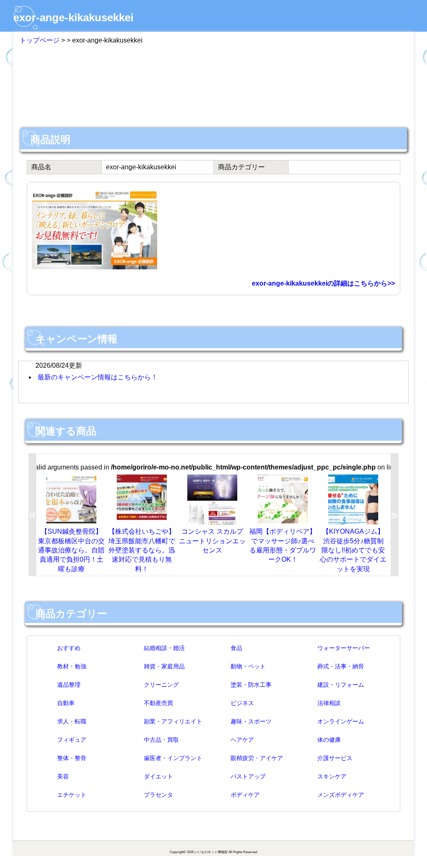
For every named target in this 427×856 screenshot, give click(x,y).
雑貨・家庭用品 (164, 666)
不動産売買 (158, 703)
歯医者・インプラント (173, 758)
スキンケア (332, 776)
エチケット (71, 794)
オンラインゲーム (340, 721)
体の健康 (329, 739)
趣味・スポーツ (251, 721)
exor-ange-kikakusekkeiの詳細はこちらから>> (323, 283)
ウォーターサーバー (343, 648)
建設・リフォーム (340, 684)
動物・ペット (248, 666)
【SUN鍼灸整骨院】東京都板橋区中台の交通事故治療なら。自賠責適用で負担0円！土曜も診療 (71, 550)
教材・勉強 (71, 666)
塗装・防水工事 (251, 684)
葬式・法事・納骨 (340, 666)
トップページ (40, 40)
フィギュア (71, 739)
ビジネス (242, 703)
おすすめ (68, 648)
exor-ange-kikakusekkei (73, 17)
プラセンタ (158, 794)
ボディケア (245, 794)
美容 (63, 776)
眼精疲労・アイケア (257, 758)
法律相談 (329, 703)
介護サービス (334, 758)
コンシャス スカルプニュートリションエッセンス (212, 541)
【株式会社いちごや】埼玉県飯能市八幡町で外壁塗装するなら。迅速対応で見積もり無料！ (141, 550)
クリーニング (161, 684)
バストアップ (248, 776)
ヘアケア (242, 739)
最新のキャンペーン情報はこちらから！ (98, 377)
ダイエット (158, 776)
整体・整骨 (71, 758)
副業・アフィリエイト (173, 721)
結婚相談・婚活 (164, 648)
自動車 (66, 703)
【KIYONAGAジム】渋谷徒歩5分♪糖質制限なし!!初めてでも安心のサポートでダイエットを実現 (353, 550)
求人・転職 (71, 721)
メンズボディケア (340, 794)
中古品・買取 (161, 739)
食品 (236, 648)
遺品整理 (68, 684)
